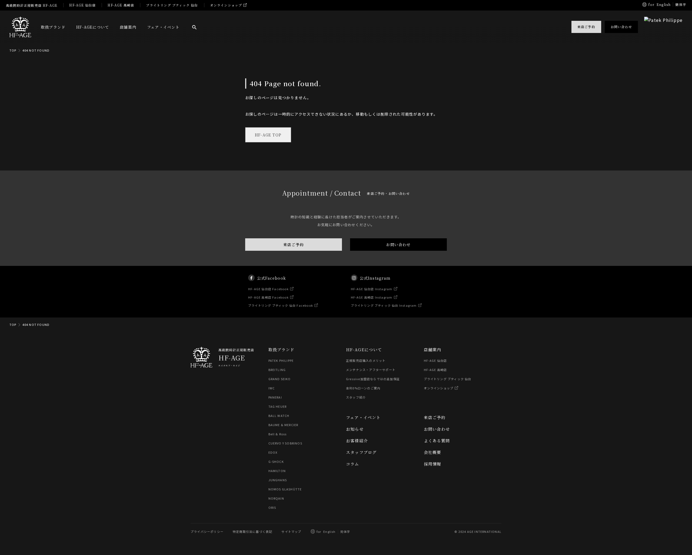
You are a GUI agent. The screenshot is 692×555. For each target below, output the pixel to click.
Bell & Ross (277, 434)
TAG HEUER (277, 406)
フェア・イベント (163, 27)
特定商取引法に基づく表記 (252, 531)
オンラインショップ (226, 5)
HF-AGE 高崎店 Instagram (371, 297)
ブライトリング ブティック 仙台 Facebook (280, 305)
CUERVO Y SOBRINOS (285, 443)
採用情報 (432, 464)
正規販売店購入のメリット (365, 360)
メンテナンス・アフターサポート (370, 369)
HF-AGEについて (92, 27)
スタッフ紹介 (356, 397)
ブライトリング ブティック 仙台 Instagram (384, 305)
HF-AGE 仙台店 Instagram (371, 289)
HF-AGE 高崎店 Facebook (268, 297)
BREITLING (277, 369)
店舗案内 (128, 27)
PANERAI (275, 397)
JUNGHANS (277, 480)
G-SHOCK (276, 461)
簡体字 (680, 4)
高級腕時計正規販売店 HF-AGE (31, 5)
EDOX (273, 452)
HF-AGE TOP (268, 135)
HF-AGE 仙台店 (82, 5)
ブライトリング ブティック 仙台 (172, 5)
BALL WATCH (279, 415)
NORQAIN (276, 498)
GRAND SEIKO (279, 379)
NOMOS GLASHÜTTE (285, 489)
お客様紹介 (357, 440)
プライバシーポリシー (207, 531)
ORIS (272, 507)
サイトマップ (291, 531)
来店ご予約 (293, 244)
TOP (12, 50)
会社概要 (432, 452)
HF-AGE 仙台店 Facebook (268, 289)
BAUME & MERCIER (283, 425)
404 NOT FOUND (36, 50)
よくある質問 (437, 440)
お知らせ (355, 429)
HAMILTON (277, 471)
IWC (271, 388)
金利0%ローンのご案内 (363, 388)
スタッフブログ (361, 452)
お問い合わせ (398, 244)
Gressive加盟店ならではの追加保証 (373, 379)
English (664, 4)
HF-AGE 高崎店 (121, 5)
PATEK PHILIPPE (281, 360)
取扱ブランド (53, 27)
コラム (352, 464)
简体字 (345, 531)
